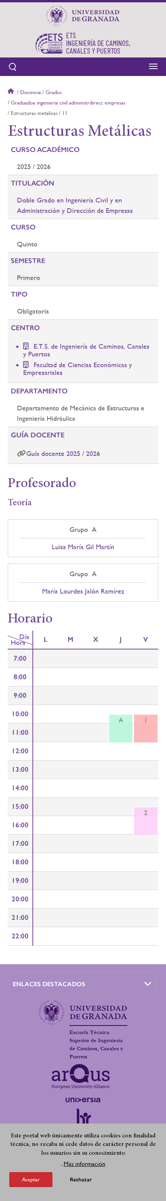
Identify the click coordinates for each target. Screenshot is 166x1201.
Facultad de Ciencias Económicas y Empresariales (77, 368)
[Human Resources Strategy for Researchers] (83, 1120)
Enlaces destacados (49, 984)
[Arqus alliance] (81, 1076)
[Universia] (83, 1100)
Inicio (11, 92)
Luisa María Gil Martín (83, 547)
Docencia (30, 92)
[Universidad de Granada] (83, 15)
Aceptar (31, 1179)
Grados (54, 92)
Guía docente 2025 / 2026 (63, 453)
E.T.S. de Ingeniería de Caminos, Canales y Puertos (86, 350)
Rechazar (81, 1179)
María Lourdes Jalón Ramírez (83, 591)
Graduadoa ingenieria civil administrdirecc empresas (68, 103)
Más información (84, 1163)
